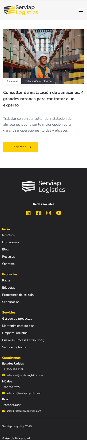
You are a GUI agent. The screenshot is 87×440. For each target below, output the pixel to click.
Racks (6, 280)
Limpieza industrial (15, 333)
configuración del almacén (38, 81)
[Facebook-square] (38, 212)
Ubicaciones (10, 242)
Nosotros (8, 235)
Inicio (6, 229)
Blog (5, 249)
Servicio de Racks (14, 347)
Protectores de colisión (18, 295)
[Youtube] (58, 212)
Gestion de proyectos (17, 318)
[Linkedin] (28, 212)
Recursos (8, 256)
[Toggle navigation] (70, 10)
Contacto (8, 264)
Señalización (11, 302)
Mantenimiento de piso (18, 326)
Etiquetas (8, 287)
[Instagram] (48, 212)
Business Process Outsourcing (23, 340)
